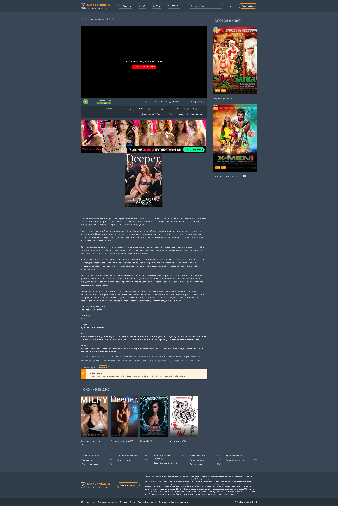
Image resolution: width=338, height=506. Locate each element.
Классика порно (197, 455)
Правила (123, 502)
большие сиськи (146, 356)
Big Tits (113, 336)
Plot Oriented (139, 339)
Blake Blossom (88, 348)
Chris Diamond (163, 348)
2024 (83, 318)
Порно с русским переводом (190, 109)
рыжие (187, 360)
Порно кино (86, 460)
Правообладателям (147, 502)
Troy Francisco (96, 351)
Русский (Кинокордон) (92, 327)
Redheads (152, 339)
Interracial (201, 336)
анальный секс (111, 356)
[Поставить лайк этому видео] (85, 101)
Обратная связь (88, 502)
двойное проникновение (94, 360)
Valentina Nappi (131, 348)
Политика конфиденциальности (173, 502)
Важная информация (107, 502)
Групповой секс (176, 114)
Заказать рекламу (128, 485)
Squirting (162, 339)
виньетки (129, 360)
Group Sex (190, 336)
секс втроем (115, 360)
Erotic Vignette (157, 336)
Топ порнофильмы (195, 114)
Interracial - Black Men (92, 339)
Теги (158, 6)
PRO (143, 6)
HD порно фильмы (89, 464)
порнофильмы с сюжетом (168, 360)
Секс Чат (127, 6)
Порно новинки (166, 109)
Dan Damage (178, 348)
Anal (83, 336)
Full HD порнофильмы (146, 109)
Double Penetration (138, 336)
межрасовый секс (144, 360)
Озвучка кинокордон (124, 109)
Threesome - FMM (177, 339)
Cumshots (123, 336)
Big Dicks (103, 336)
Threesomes (193, 339)
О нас (132, 502)
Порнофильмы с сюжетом (153, 114)
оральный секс (129, 356)
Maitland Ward (115, 348)
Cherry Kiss (101, 348)
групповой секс (192, 356)
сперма (178, 356)
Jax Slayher (191, 348)
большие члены (164, 356)
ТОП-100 (176, 6)
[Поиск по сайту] (230, 6)
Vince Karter (111, 351)
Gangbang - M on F (175, 336)
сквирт (196, 360)
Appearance (92, 336)
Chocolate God (147, 348)
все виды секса (94, 356)
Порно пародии (197, 460)
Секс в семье (196, 464)
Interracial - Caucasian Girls (118, 339)
